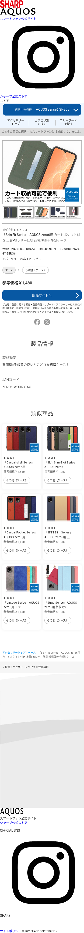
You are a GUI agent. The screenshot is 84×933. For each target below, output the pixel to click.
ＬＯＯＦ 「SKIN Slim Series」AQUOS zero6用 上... (58, 532)
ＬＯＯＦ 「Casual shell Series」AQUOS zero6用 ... (19, 462)
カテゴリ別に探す (42, 122)
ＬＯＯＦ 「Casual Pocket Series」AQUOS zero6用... (21, 532)
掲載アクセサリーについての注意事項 (27, 667)
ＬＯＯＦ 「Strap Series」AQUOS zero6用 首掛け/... (60, 602)
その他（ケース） (35, 270)
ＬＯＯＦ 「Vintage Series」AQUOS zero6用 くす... (21, 602)
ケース (9, 270)
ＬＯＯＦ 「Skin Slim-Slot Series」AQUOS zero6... (61, 462)
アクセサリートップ (15, 122)
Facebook (38, 322)
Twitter (47, 322)
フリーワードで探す (68, 122)
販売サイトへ (42, 295)
